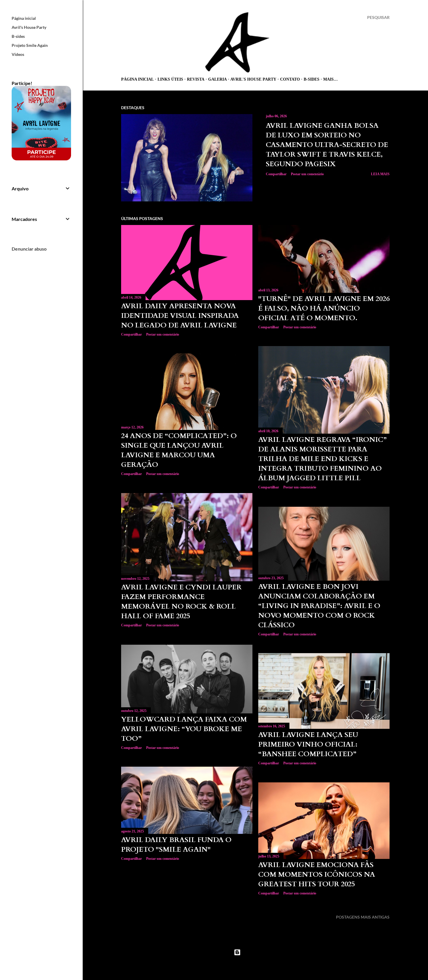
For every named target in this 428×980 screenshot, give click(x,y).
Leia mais (380, 174)
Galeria (217, 79)
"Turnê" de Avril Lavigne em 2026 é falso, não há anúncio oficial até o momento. (324, 308)
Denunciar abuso (29, 248)
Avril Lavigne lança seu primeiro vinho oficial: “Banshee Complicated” (308, 744)
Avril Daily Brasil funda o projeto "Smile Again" (176, 844)
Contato (290, 79)
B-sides (311, 79)
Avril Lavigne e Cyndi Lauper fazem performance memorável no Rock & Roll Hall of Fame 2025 (181, 601)
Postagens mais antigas (363, 917)
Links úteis (170, 79)
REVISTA (195, 79)
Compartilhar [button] (276, 174)
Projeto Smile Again (30, 45)
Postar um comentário (307, 174)
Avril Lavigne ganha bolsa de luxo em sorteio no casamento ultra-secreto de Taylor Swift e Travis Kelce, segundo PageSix (327, 145)
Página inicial (137, 79)
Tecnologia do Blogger (260, 952)
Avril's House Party (253, 79)
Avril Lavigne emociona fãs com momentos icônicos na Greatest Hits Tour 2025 (316, 874)
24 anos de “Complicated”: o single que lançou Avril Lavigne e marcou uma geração (179, 450)
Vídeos (18, 54)
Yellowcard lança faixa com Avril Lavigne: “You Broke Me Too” (184, 729)
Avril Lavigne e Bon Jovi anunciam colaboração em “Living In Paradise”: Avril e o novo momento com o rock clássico (319, 606)
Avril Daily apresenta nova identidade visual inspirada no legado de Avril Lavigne (180, 315)
